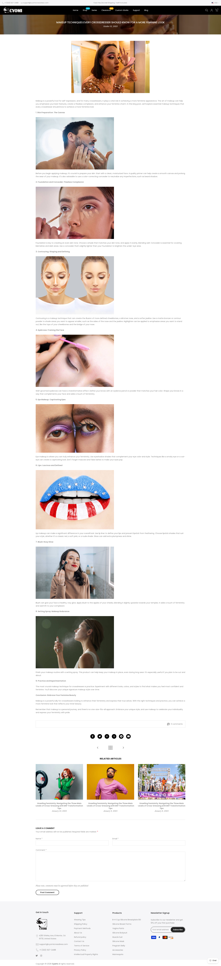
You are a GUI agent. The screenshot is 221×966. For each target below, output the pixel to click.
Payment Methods (82, 928)
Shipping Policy (80, 924)
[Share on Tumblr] (114, 736)
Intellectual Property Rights (86, 954)
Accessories (117, 950)
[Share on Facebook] (92, 736)
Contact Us (79, 941)
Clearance (107, 10)
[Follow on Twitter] (37, 955)
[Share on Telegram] (121, 736)
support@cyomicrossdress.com (35, 3)
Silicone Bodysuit (119, 932)
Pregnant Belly (118, 945)
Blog (146, 10)
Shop (86, 10)
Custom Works (121, 10)
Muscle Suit (117, 937)
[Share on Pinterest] (107, 736)
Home (75, 10)
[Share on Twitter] (99, 736)
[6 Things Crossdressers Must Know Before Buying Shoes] (123, 748)
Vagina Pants (118, 928)
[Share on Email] (128, 736)
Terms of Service (81, 945)
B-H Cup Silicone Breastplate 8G (126, 919)
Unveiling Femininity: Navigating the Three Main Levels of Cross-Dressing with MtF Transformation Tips (59, 805)
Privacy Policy (80, 950)
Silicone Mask (118, 941)
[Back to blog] (110, 748)
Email (115, 838)
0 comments (177, 724)
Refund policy (80, 937)
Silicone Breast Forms (121, 924)
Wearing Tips (80, 919)
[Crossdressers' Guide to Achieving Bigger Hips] (97, 748)
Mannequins (117, 954)
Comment (41, 850)
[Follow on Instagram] (41, 955)
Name (39, 838)
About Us (78, 932)
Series (94, 10)
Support (136, 10)
